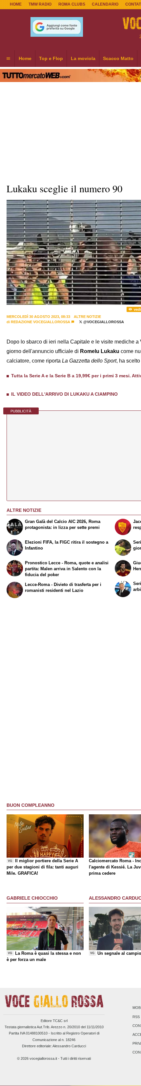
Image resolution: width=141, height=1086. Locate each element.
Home (16, 4)
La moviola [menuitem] (83, 58)
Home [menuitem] (25, 58)
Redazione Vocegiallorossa (40, 322)
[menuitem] (8, 59)
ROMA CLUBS (71, 4)
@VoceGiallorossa (103, 322)
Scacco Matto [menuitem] (118, 58)
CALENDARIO (105, 4)
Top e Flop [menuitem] (51, 58)
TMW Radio (40, 4)
